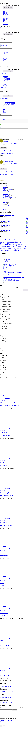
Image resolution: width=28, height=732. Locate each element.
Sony (3, 372)
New (4, 369)
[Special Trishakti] (14, 664)
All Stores (5, 267)
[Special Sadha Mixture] (14, 514)
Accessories (5, 185)
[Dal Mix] (14, 574)
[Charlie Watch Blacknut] (8, 141)
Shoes (4, 204)
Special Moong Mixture (6, 493)
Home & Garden (6, 198)
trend (3, 374)
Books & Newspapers (7, 189)
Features (5, 106)
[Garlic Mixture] (14, 604)
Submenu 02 (7, 79)
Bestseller (12, 240)
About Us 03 (5, 14)
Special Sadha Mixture (6, 523)
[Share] (3, 725)
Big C (4, 165)
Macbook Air (22, 244)
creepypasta (10, 242)
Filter (25, 290)
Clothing (4, 190)
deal (13, 242)
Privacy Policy (3, 702)
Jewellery (5, 199)
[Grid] (0, 138)
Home (4, 100)
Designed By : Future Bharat (6, 720)
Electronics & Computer (8, 192)
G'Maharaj (5, 364)
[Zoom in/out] (0, 725)
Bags (4, 188)
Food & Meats (6, 196)
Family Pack (5, 194)
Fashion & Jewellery (7, 195)
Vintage (4, 209)
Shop (4, 105)
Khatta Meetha (4, 553)
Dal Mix (2, 583)
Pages (4, 110)
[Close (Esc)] (4, 725)
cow (3, 362)
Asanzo (4, 355)
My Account (5, 52)
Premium (4, 203)
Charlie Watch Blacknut (6, 150)
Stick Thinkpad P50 (7, 250)
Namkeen (5, 202)
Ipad (16, 244)
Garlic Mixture (4, 613)
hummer (14, 244)
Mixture (3, 246)
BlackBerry (18, 240)
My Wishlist (3, 73)
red (3, 340)
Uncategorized (6, 208)
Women (6, 260)
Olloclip (19, 246)
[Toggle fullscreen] (1, 725)
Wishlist (4, 59)
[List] (1, 138)
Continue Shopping (8, 7)
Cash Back (12, 686)
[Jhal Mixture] (14, 454)
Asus (3, 357)
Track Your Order (6, 77)
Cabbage (4, 360)
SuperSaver (15, 250)
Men (6, 258)
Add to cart (2, 400)
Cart (3, 57)
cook (7, 242)
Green (4, 336)
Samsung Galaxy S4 (6, 248)
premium (24, 246)
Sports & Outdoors (6, 205)
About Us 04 (5, 16)
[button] (0, 27)
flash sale (18, 242)
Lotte (4, 367)
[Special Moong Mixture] (14, 484)
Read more (2, 640)
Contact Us (5, 112)
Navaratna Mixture (5, 643)
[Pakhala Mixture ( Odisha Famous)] (14, 394)
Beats (7, 240)
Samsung (4, 370)
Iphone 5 (18, 244)
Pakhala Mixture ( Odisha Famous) (9, 402)
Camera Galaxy (23, 240)
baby (4, 240)
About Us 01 (5, 10)
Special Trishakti (4, 673)
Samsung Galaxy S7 (20, 248)
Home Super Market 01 (10, 102)
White (4, 341)
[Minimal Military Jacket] (8, 161)
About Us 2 (5, 13)
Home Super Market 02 (10, 103)
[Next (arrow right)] (1, 726)
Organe (4, 338)
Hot (9, 244)
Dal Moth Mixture (5, 432)
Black (4, 335)
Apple (1, 240)
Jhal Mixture (3, 463)
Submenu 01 (7, 78)
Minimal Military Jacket (6, 172)
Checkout (5, 56)
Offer (16, 246)
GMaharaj (4, 244)
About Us (2, 686)
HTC (11, 244)
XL (3, 350)
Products (4, 107)
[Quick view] (4, 144)
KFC (3, 365)
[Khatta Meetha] (14, 544)
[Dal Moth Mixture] (14, 424)
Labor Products (6, 201)
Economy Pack (6, 191)
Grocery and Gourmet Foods (8, 197)
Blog (4, 111)
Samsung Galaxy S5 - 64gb (13, 248)
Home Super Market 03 (10, 104)
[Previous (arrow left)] (0, 726)
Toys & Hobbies (6, 206)
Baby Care (5, 187)
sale (1, 248)
